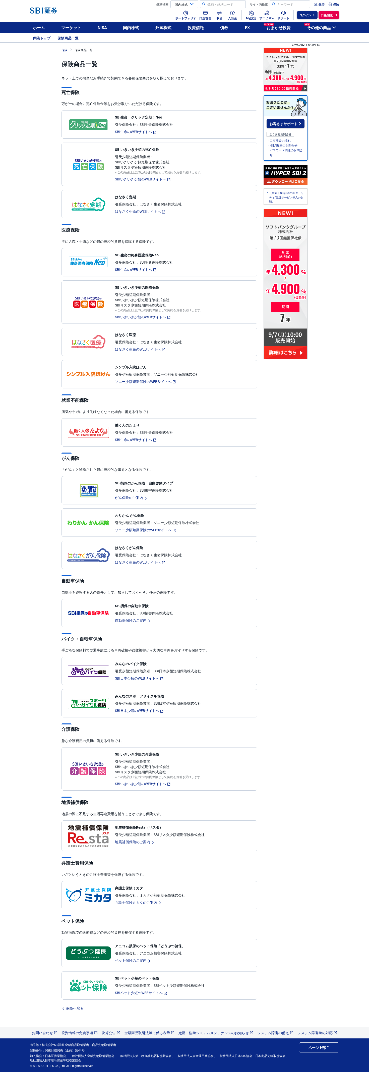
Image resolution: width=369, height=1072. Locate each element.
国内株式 (131, 27)
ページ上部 (317, 1047)
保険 (65, 50)
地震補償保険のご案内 (132, 841)
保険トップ (41, 37)
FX (247, 27)
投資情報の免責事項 (77, 1032)
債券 (224, 27)
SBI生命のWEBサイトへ (133, 131)
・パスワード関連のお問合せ (285, 152)
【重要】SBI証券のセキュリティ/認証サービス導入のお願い (286, 197)
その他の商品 (318, 26)
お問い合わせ (42, 1032)
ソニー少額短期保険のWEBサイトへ (143, 381)
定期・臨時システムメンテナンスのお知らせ (213, 1032)
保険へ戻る (75, 1008)
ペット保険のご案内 (131, 960)
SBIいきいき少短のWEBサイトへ (140, 178)
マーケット (71, 27)
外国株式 (163, 27)
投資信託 (196, 27)
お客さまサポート (284, 123)
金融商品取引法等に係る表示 (147, 1032)
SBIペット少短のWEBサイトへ (139, 992)
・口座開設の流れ (279, 140)
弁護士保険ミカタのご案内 (136, 902)
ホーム (39, 27)
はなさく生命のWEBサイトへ (138, 211)
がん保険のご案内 (129, 497)
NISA (102, 27)
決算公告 (109, 1032)
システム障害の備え (273, 1032)
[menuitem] (319, 4)
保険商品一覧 (68, 37)
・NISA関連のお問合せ (282, 145)
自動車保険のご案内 (131, 620)
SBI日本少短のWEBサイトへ (137, 678)
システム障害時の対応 (315, 1032)
